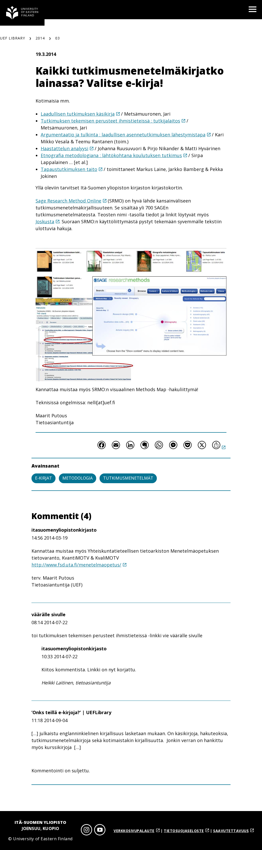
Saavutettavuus (231, 830)
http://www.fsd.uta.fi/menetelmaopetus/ (76, 565)
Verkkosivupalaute (134, 830)
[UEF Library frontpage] (22, 12)
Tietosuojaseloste (184, 830)
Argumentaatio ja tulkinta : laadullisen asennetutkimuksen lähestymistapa (123, 134)
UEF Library (12, 38)
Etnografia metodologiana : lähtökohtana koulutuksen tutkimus (111, 155)
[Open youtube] (99, 830)
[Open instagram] (86, 830)
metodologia (77, 478)
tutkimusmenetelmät (128, 478)
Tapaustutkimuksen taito (69, 169)
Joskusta (45, 221)
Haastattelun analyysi (64, 148)
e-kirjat (43, 478)
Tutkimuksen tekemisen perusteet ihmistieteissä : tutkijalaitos (110, 121)
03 (57, 38)
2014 (40, 38)
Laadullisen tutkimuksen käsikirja (78, 114)
